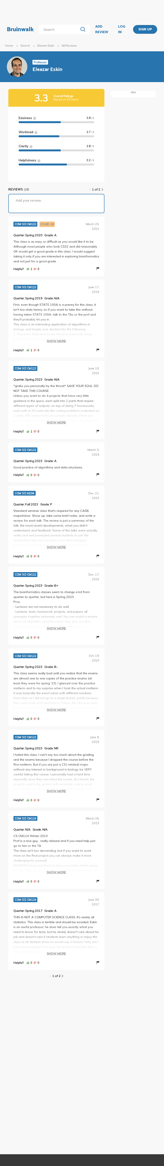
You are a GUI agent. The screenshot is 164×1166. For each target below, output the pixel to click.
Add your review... (29, 200)
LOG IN (121, 29)
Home (9, 45)
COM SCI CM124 (25, 818)
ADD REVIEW (101, 29)
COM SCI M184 (24, 493)
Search (25, 45)
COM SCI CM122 (25, 224)
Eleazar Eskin (45, 45)
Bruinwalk (20, 29)
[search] (59, 29)
